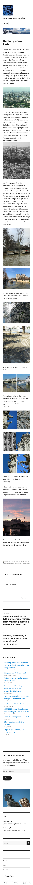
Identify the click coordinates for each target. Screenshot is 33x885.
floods (6, 563)
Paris (24, 563)
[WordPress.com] (11, 876)
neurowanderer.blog (14, 18)
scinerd (7, 561)
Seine (28, 563)
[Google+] (4, 876)
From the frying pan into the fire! (16, 717)
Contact (6, 870)
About (5, 865)
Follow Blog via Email (13, 755)
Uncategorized (24, 561)
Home (5, 861)
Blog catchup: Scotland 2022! (15, 673)
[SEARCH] (28, 843)
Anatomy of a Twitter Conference (16, 704)
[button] (9, 383)
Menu (6, 23)
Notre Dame (18, 563)
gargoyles (11, 563)
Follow (7, 778)
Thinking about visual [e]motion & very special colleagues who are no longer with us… (17, 665)
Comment (24, 598)
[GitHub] (8, 876)
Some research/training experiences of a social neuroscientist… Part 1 (13, 688)
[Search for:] (15, 843)
